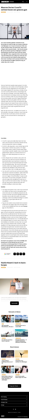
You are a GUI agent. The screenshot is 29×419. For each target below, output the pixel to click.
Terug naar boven (13, 386)
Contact (19, 412)
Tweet (17, 254)
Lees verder (14, 303)
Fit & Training (4, 396)
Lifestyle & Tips (4, 402)
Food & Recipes (4, 399)
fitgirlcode (18, 12)
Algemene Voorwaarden (12, 412)
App (24, 254)
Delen (14, 254)
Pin (20, 254)
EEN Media (26, 416)
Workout (3, 12)
